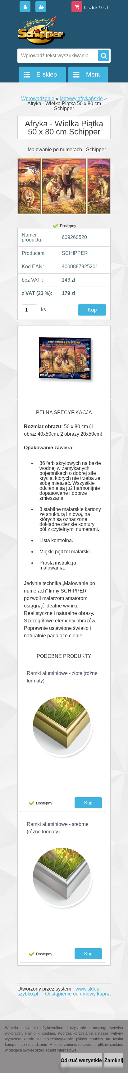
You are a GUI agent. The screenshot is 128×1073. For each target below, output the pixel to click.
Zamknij (113, 1060)
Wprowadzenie (37, 98)
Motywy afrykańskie (81, 98)
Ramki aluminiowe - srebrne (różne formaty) (58, 828)
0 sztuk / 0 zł (96, 7)
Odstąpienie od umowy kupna (78, 993)
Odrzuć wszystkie (81, 1060)
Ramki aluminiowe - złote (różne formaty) (62, 677)
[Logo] (60, 30)
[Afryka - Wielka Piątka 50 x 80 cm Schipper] (64, 362)
